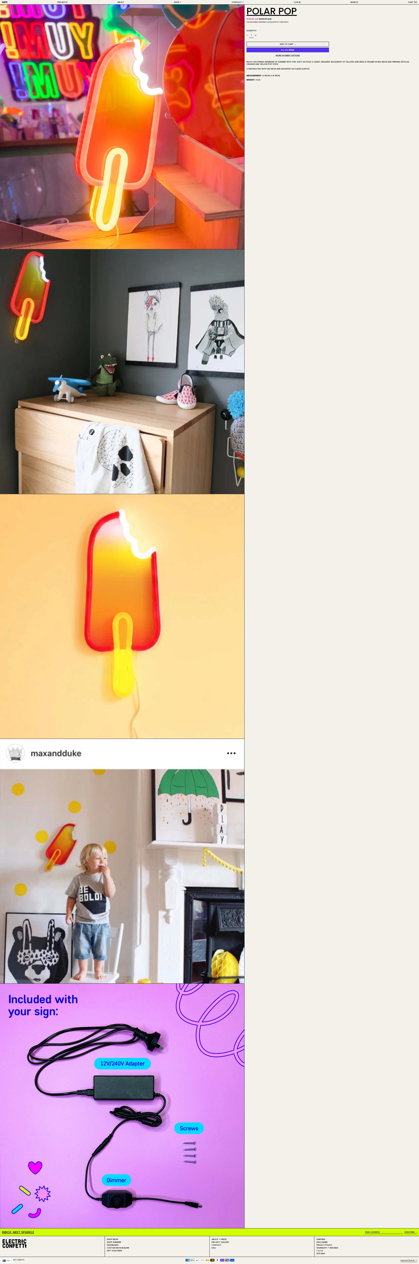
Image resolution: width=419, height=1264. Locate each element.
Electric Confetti (16, 1260)
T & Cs (319, 1250)
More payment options (288, 55)
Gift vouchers (114, 1250)
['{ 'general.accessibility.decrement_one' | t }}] (247, 35)
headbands (112, 1245)
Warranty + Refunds (327, 1247)
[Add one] (255, 35)
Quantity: (251, 30)
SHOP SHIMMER (114, 1242)
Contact (216, 1245)
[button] (354, 2)
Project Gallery (220, 1242)
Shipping (262, 22)
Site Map (320, 1253)
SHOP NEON (112, 1239)
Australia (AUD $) (407, 1260)
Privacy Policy (324, 1245)
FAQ (214, 1247)
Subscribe (409, 1232)
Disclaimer (322, 1242)
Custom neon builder (118, 1247)
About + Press (219, 1239)
